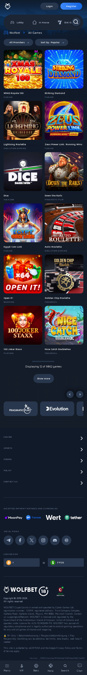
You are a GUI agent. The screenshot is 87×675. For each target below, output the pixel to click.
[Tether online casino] (73, 517)
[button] (22, 408)
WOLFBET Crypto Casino (16, 607)
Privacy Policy (63, 648)
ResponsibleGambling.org (54, 635)
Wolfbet (14, 32)
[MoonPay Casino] (13, 517)
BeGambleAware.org (28, 635)
